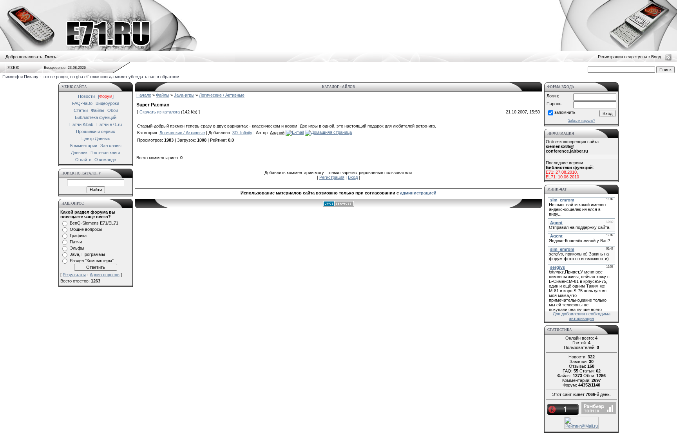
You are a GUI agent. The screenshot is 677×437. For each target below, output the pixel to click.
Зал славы (110, 145)
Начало (143, 95)
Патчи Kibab (81, 124)
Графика (78, 235)
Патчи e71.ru (109, 124)
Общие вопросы (86, 229)
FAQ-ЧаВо (82, 103)
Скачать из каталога (159, 112)
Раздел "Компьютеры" (92, 260)
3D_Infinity (242, 132)
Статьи (81, 110)
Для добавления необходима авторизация (581, 316)
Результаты (74, 274)
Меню (13, 68)
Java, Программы (87, 254)
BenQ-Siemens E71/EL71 (94, 223)
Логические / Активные (221, 95)
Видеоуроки (107, 103)
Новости (86, 96)
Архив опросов (104, 274)
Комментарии (83, 145)
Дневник (79, 152)
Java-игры (184, 95)
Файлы (97, 110)
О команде (105, 159)
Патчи (76, 241)
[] (106, 96)
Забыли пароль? (581, 120)
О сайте (83, 159)
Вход (656, 56)
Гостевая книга (105, 152)
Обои (112, 110)
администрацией (418, 193)
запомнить (565, 112)
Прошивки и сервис (95, 131)
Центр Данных (95, 138)
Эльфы (77, 248)
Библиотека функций (95, 117)
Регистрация (331, 177)
